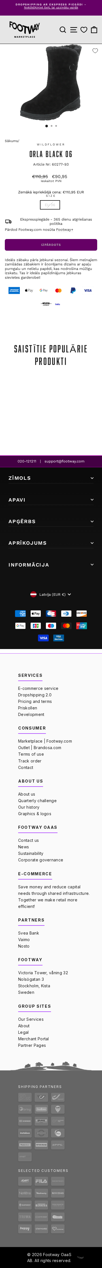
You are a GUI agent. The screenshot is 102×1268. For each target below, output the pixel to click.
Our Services (31, 1019)
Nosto (24, 946)
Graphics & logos (34, 813)
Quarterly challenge (37, 800)
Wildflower (51, 144)
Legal (23, 1032)
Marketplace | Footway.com (45, 741)
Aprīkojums (27, 543)
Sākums (11, 141)
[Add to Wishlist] (95, 51)
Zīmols (19, 478)
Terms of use (31, 754)
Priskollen (27, 707)
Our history (29, 807)
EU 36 (50, 205)
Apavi (17, 500)
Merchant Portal (33, 1038)
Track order (30, 760)
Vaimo (24, 939)
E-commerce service (38, 688)
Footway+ (64, 229)
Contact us (28, 840)
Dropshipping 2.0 (35, 694)
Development (31, 714)
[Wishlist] (84, 30)
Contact (25, 767)
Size (51, 196)
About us (26, 794)
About (24, 1025)
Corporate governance (40, 859)
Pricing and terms (35, 701)
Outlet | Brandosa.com (39, 747)
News (23, 846)
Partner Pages (32, 1045)
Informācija (28, 565)
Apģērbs (22, 521)
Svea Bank (28, 933)
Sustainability (30, 853)
